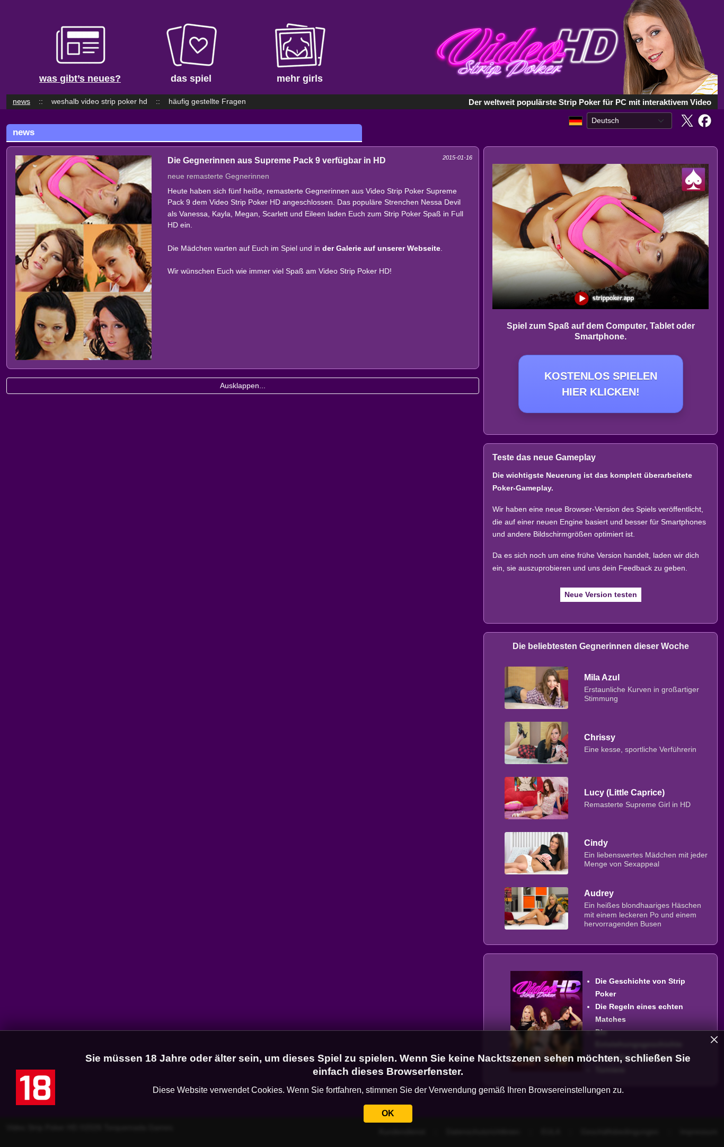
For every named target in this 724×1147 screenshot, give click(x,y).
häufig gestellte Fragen (207, 101)
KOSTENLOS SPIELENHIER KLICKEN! (600, 384)
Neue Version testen (600, 594)
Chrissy (599, 737)
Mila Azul (602, 677)
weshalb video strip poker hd (99, 101)
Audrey (599, 893)
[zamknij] (714, 1040)
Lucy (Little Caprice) (624, 792)
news (21, 101)
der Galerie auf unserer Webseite (381, 248)
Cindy (596, 842)
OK (388, 1113)
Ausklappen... (243, 385)
